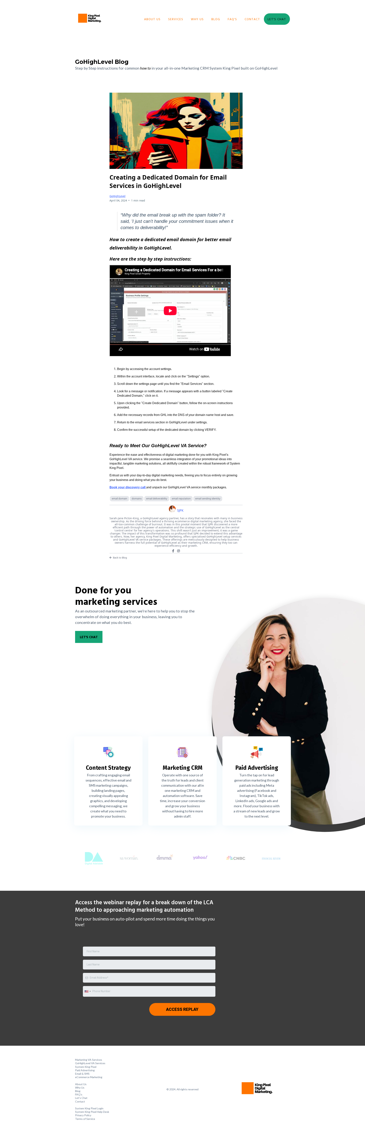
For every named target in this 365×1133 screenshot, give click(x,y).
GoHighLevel (117, 196)
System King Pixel (85, 1066)
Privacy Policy (83, 1115)
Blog (215, 19)
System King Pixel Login (89, 1108)
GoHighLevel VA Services (90, 1063)
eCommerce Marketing (88, 1077)
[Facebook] (173, 551)
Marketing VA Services (88, 1059)
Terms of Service (85, 1118)
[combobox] (87, 991)
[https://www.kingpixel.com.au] (89, 19)
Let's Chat (277, 19)
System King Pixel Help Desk (92, 1111)
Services (175, 19)
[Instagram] (178, 551)
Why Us (197, 19)
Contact (252, 19)
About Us (152, 19)
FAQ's (232, 19)
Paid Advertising (85, 1070)
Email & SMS (82, 1073)
